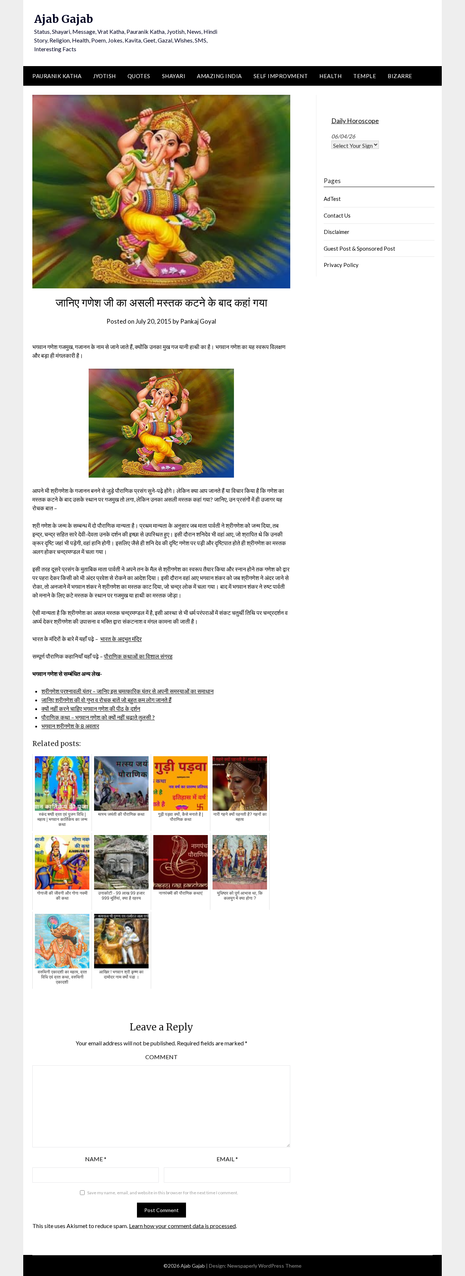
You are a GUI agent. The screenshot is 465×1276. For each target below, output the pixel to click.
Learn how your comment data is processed (182, 1225)
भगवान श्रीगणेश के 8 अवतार (70, 725)
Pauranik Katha (56, 76)
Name (95, 1158)
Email (227, 1158)
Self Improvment (281, 76)
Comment (161, 1056)
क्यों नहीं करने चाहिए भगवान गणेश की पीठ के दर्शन (90, 708)
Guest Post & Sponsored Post (359, 248)
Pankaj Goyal (198, 321)
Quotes (139, 76)
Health (330, 76)
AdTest (332, 198)
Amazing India (219, 76)
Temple (364, 76)
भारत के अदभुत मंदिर (121, 638)
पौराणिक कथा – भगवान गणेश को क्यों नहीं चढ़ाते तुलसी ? (98, 717)
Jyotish (104, 76)
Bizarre (400, 76)
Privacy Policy (341, 265)
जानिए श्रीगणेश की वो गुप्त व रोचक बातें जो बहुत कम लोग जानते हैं (106, 699)
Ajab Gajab (63, 19)
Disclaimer (336, 231)
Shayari (174, 76)
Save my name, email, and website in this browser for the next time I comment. (162, 1192)
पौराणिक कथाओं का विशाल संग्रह (138, 656)
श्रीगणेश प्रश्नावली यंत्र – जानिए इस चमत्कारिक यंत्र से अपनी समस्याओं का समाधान (127, 691)
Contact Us (337, 215)
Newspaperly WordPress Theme (264, 1266)
